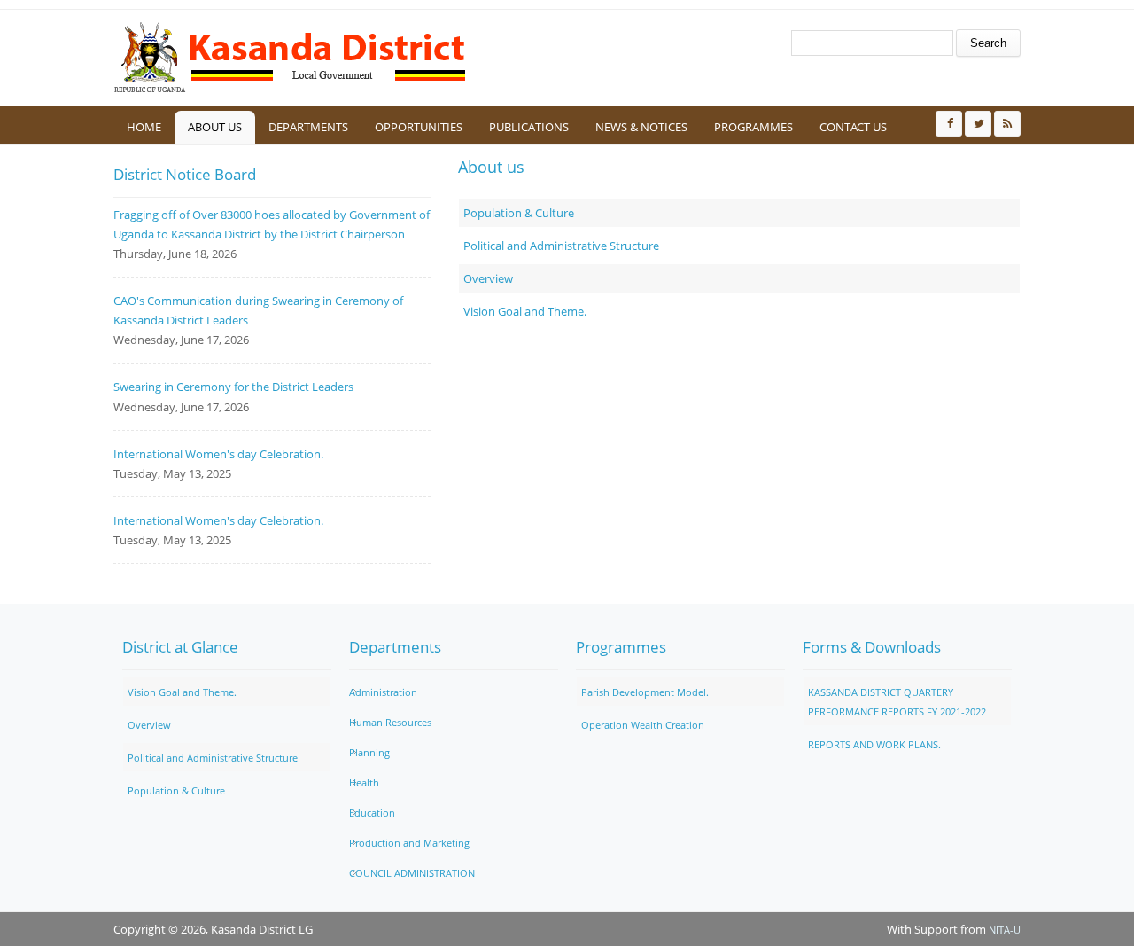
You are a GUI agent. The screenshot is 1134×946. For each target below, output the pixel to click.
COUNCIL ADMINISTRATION (412, 873)
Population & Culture (518, 213)
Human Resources (390, 722)
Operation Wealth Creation (642, 724)
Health (364, 782)
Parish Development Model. (645, 692)
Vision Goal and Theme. (524, 311)
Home (144, 127)
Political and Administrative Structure (561, 246)
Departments (308, 127)
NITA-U (1005, 929)
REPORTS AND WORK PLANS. (874, 744)
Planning (369, 752)
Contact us (853, 127)
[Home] (290, 57)
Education (372, 812)
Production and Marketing (409, 842)
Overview (488, 278)
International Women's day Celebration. (218, 454)
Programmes (753, 127)
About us (215, 127)
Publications (529, 127)
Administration (383, 692)
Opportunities (418, 127)
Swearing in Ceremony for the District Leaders (233, 387)
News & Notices (641, 127)
